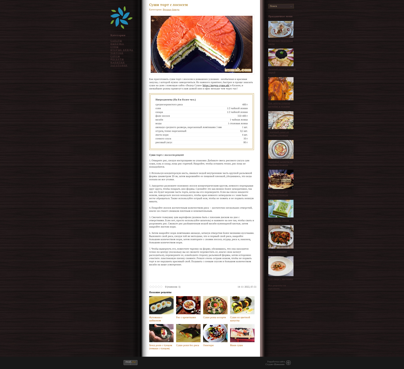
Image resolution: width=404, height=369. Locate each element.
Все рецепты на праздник (277, 287)
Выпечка (117, 43)
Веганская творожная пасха (280, 42)
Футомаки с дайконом (155, 319)
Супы (114, 46)
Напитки (117, 62)
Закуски (117, 53)
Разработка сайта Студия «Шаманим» (275, 363)
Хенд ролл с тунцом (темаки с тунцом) (160, 347)
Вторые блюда (121, 49)
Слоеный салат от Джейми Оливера (278, 134)
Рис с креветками (186, 317)
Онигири (208, 345)
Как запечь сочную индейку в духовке (279, 105)
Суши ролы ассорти (214, 317)
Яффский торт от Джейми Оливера (278, 193)
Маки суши (236, 345)
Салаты (116, 40)
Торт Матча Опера (278, 220)
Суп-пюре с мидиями (280, 279)
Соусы (115, 56)
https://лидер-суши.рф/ (216, 85)
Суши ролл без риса (187, 345)
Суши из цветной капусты (240, 319)
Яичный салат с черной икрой (282, 71)
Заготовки (119, 65)
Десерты (117, 59)
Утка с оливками (277, 251)
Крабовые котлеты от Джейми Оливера (280, 163)
